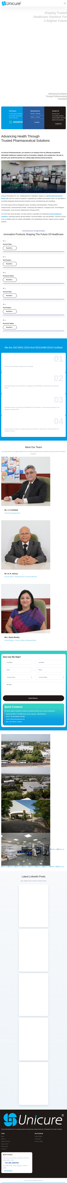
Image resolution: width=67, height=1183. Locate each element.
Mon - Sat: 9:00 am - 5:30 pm (14, 721)
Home (2, 1136)
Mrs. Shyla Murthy (12, 637)
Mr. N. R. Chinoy (11, 574)
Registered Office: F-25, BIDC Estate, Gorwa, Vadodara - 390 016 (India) (26, 714)
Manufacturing (4, 1146)
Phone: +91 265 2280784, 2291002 (15, 716)
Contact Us (4, 1149)
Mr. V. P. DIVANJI (11, 510)
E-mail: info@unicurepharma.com (15, 719)
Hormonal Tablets (39, 1141)
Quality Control (4, 1144)
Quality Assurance (5, 1141)
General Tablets (38, 1136)
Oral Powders (38, 1139)
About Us (3, 1139)
